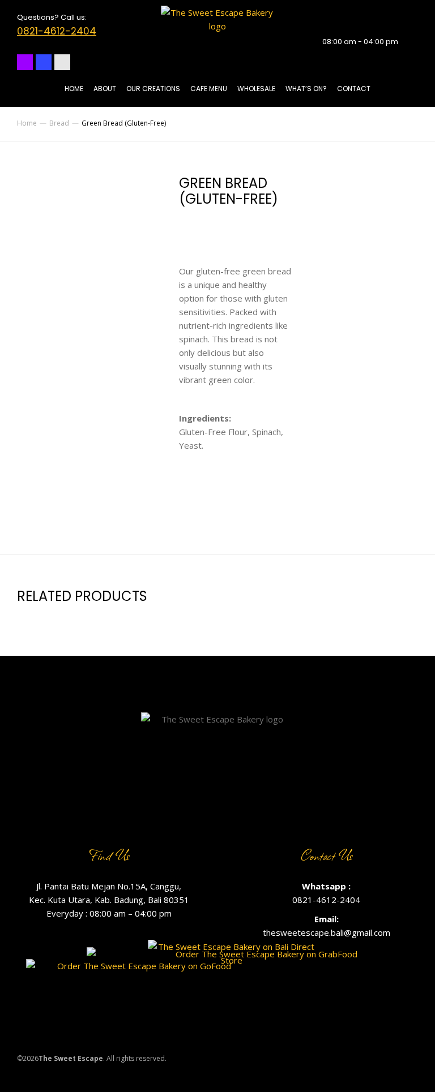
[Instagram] (25, 62)
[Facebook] (44, 62)
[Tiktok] (62, 62)
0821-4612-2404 (56, 31)
